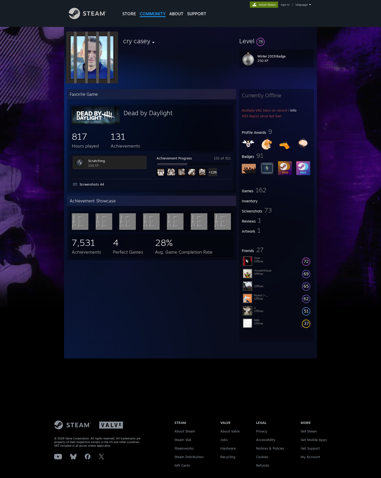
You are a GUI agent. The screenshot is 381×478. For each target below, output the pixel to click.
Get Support (310, 448)
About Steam (184, 431)
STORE (129, 13)
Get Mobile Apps (314, 440)
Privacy (261, 431)
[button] (276, 41)
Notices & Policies (270, 448)
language (301, 4)
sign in (285, 4)
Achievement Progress (174, 158)
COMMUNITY (153, 13)
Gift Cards (182, 465)
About (176, 13)
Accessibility (265, 440)
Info (293, 110)
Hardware (228, 448)
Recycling (227, 457)
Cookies (262, 457)
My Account (310, 457)
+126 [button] (213, 172)
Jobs (224, 440)
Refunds (262, 465)
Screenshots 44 (92, 184)
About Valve (229, 431)
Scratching (96, 161)
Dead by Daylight (148, 113)
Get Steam (309, 431)
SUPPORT (196, 13)
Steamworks (184, 448)
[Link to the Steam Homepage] (87, 18)
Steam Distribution (189, 457)
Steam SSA (182, 440)
